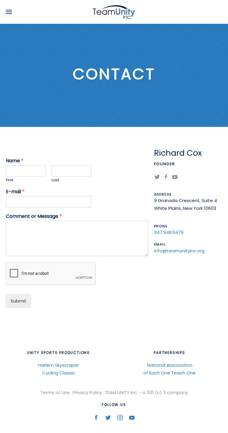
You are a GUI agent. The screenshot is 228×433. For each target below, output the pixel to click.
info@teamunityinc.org (179, 251)
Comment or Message (34, 216)
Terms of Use (55, 392)
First (9, 180)
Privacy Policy (87, 392)
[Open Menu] (9, 12)
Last (55, 180)
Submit (18, 301)
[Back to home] (114, 12)
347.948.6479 (168, 232)
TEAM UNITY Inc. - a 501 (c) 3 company (146, 392)
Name (14, 161)
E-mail (15, 192)
